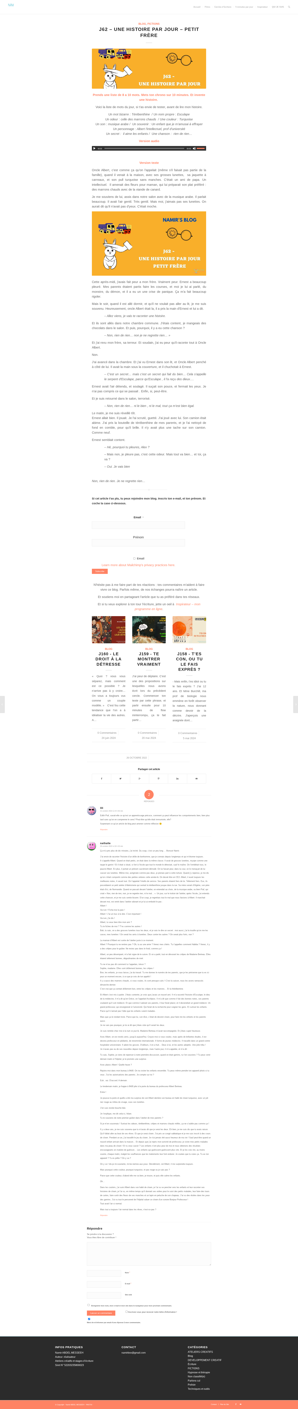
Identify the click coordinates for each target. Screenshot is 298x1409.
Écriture (192, 1364)
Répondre (104, 829)
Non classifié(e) (196, 1376)
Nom (127, 1272)
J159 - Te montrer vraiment (149, 659)
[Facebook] (236, 1404)
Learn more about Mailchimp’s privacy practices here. (138, 565)
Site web (128, 1295)
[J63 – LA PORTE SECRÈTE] (295, 704)
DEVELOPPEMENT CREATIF (205, 1360)
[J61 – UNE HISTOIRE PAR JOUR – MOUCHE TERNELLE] (2, 704)
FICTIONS (153, 23)
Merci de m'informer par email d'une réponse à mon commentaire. (114, 1322)
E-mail (128, 1283)
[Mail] (240, 1404)
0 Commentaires (107, 732)
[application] (149, 148)
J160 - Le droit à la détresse (108, 659)
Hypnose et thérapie (199, 1372)
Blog (142, 23)
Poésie (192, 1384)
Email (138, 517)
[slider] (201, 148)
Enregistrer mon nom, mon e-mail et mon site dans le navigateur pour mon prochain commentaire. (131, 1306)
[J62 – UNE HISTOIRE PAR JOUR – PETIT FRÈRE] (149, 69)
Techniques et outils (199, 1389)
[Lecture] (94, 148)
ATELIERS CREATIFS (200, 1352)
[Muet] (194, 148)
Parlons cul (194, 1380)
